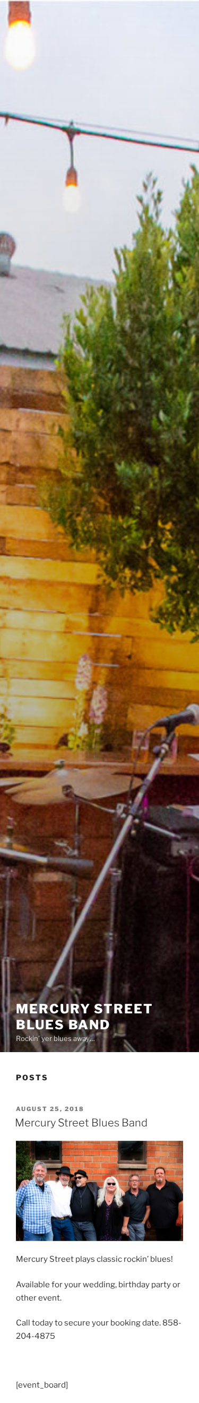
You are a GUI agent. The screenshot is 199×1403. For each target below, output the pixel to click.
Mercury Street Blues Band (84, 1016)
